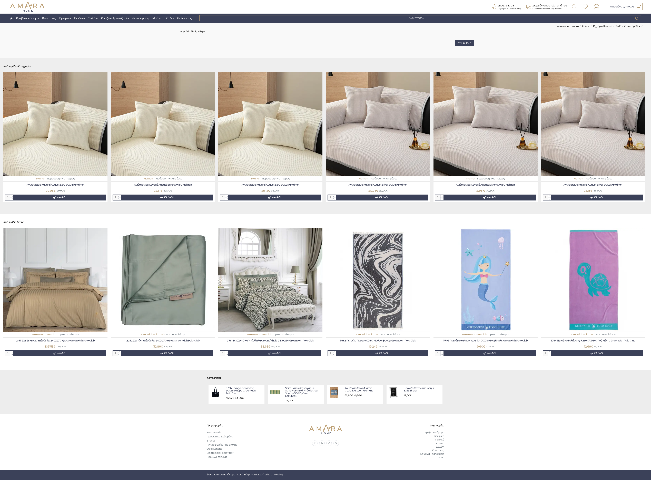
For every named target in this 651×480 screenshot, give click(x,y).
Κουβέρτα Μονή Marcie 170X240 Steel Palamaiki (358, 389)
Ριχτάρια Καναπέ (602, 26)
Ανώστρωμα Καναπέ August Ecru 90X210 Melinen (270, 185)
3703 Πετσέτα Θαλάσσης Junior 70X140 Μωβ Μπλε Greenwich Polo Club (485, 341)
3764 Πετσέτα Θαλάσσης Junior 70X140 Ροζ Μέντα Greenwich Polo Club (593, 341)
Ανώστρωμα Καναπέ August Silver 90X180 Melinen (485, 185)
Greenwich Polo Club (44, 334)
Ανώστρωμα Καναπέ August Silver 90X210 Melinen (593, 185)
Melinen (40, 179)
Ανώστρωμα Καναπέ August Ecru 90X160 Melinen (55, 185)
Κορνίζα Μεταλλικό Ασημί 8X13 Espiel (419, 389)
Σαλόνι (586, 26)
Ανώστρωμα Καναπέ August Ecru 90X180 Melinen (163, 185)
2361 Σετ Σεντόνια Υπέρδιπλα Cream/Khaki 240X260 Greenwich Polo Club (270, 341)
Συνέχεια (463, 43)
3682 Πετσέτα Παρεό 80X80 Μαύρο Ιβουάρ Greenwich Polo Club (378, 341)
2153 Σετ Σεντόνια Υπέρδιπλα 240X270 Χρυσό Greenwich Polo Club (55, 341)
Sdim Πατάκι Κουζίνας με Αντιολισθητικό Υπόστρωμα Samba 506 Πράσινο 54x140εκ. (301, 392)
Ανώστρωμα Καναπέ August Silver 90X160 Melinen (378, 185)
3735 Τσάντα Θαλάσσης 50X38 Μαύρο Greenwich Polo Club (241, 391)
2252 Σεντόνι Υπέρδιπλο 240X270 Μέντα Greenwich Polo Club (163, 341)
